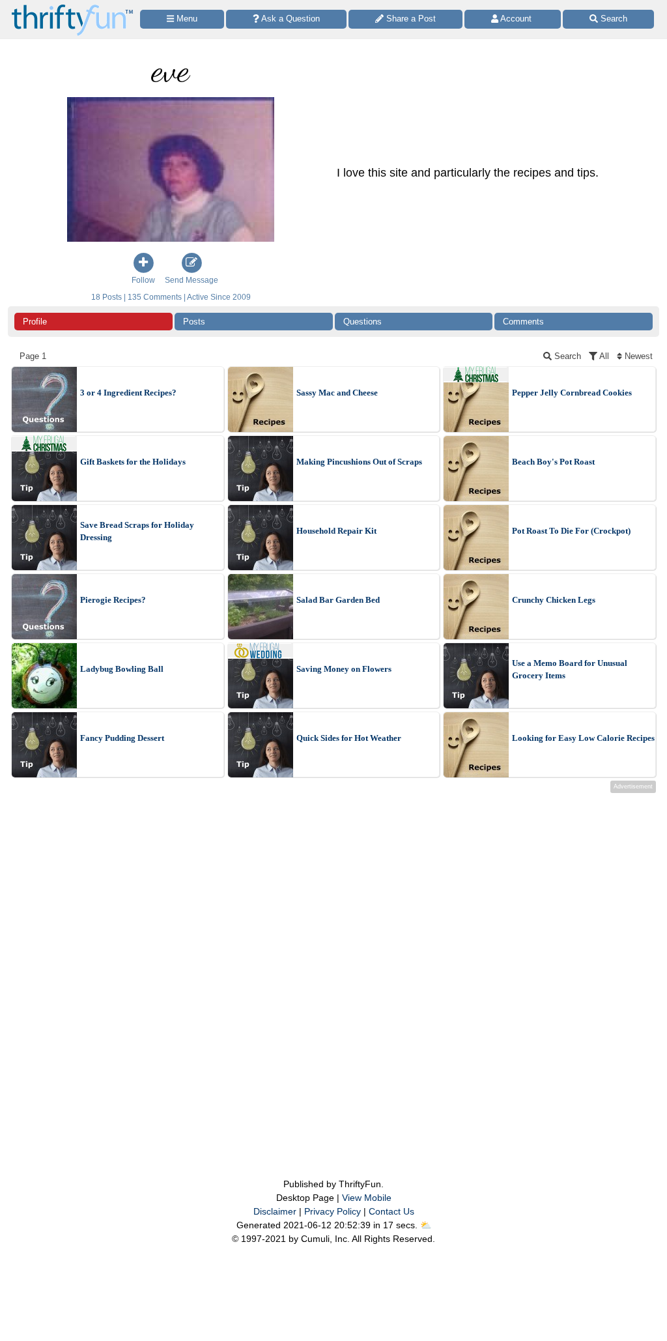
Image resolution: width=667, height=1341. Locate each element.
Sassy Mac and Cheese (337, 392)
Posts (194, 321)
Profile (35, 321)
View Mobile (366, 1197)
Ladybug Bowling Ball (121, 669)
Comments (523, 321)
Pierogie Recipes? (113, 600)
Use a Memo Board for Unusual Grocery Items (569, 669)
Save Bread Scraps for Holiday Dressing (137, 531)
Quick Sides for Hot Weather (348, 738)
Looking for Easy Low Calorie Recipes (583, 738)
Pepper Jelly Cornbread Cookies (572, 392)
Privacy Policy (332, 1211)
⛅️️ (425, 1225)
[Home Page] (72, 7)
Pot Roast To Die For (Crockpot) (571, 531)
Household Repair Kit (336, 531)
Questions (362, 321)
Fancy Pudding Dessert (122, 738)
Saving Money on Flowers (343, 669)
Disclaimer (274, 1211)
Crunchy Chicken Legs (553, 600)
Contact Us (391, 1211)
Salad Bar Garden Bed (338, 600)
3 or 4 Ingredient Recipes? (128, 392)
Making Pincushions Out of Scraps (359, 462)
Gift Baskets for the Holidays (133, 462)
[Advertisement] (333, 959)
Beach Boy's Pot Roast (553, 462)
